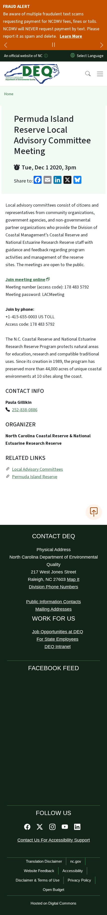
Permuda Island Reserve (34, 477)
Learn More (71, 36)
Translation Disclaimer (44, 861)
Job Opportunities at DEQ (57, 631)
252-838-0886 (24, 410)
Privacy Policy (79, 880)
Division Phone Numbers (53, 586)
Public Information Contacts (53, 601)
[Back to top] (94, 512)
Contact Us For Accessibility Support (53, 840)
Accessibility (72, 871)
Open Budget (53, 889)
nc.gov (75, 861)
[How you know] (45, 56)
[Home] (32, 67)
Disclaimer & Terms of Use (37, 880)
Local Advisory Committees (37, 469)
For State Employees (57, 639)
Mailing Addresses (53, 609)
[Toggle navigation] (100, 74)
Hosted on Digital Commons (53, 903)
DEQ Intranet (58, 646)
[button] (85, 74)
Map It (73, 579)
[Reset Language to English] (72, 56)
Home (8, 94)
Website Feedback (39, 871)
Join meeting (25, 280)
